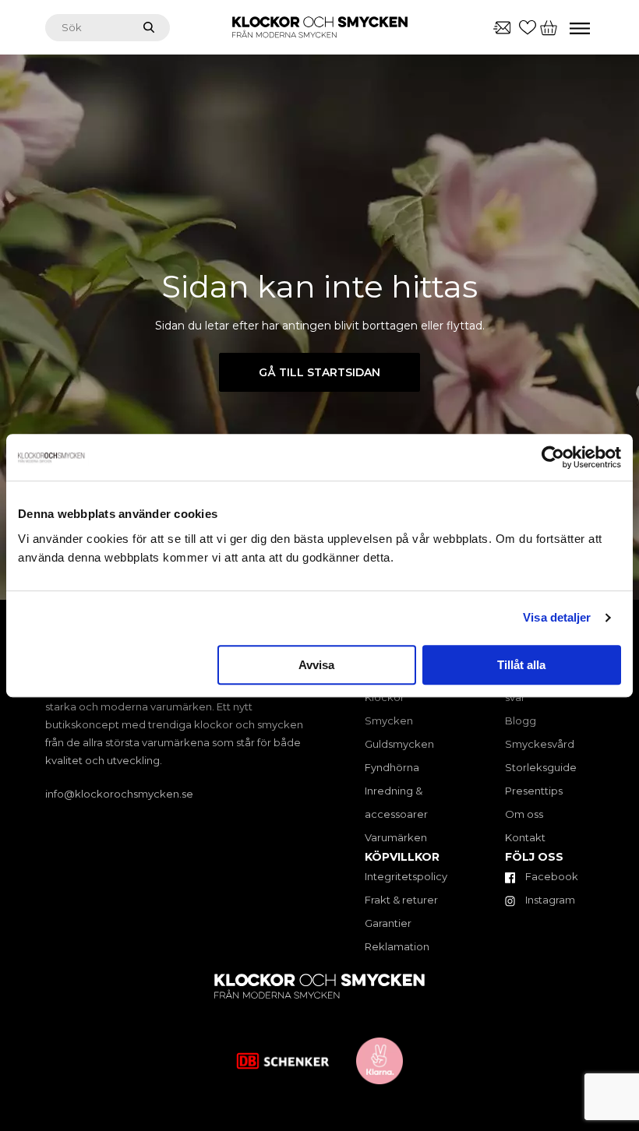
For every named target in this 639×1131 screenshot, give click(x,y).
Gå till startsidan (319, 372)
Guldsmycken (399, 744)
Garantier (388, 923)
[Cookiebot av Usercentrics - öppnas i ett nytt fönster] (553, 457)
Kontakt (525, 837)
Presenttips (534, 790)
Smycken (389, 720)
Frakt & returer (401, 899)
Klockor (384, 697)
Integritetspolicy (406, 876)
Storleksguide (541, 767)
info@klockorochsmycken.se (119, 793)
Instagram (549, 899)
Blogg (520, 720)
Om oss (524, 814)
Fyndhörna (392, 767)
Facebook (550, 876)
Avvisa (316, 664)
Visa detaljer (557, 617)
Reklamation (397, 946)
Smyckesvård (539, 744)
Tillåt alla (521, 664)
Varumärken (396, 837)
